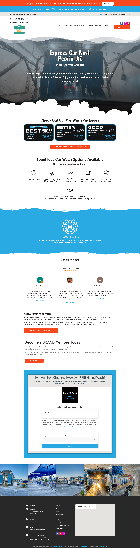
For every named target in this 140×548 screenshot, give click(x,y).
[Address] (27, 509)
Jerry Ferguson (70, 286)
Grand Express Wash (70, 268)
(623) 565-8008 (33, 521)
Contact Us (107, 25)
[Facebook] (121, 23)
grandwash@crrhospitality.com (38, 529)
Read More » (40, 300)
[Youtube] (128, 23)
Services (81, 25)
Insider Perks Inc (103, 546)
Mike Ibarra (40, 286)
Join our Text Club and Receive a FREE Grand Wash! (70, 9)
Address (32, 509)
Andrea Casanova (100, 286)
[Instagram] (125, 23)
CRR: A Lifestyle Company (56, 546)
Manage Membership (95, 25)
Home (60, 25)
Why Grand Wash (70, 25)
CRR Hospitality (83, 546)
